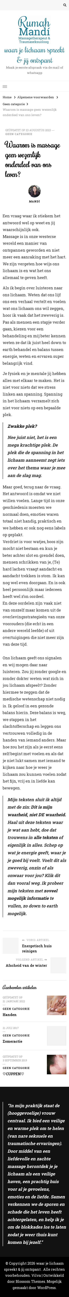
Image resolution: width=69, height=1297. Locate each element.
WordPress (46, 1287)
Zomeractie (12, 1041)
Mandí (34, 201)
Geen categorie (18, 134)
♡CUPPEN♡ (13, 1074)
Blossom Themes (30, 1281)
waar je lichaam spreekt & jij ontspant (35, 54)
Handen (10, 1014)
